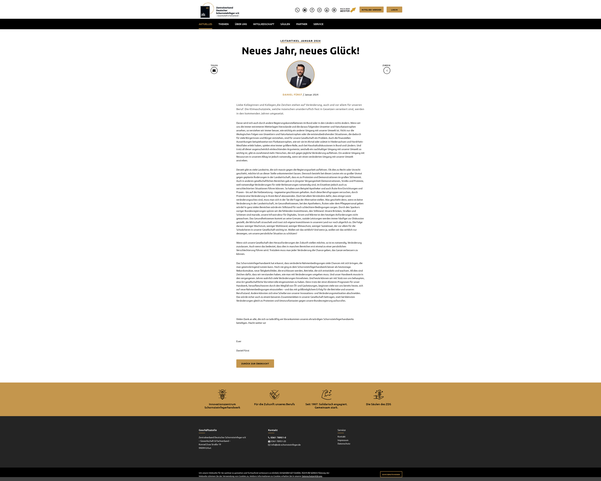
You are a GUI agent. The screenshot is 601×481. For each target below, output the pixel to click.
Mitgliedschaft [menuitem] (263, 24)
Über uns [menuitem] (241, 24)
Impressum (343, 440)
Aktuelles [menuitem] (205, 24)
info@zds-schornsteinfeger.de (286, 444)
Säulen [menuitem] (285, 24)
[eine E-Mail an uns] (305, 9)
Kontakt (342, 436)
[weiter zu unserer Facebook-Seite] (312, 9)
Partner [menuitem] (301, 24)
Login (394, 9)
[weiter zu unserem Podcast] (334, 9)
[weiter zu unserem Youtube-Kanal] (327, 9)
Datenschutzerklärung (312, 476)
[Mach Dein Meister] (348, 9)
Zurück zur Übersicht (255, 363)
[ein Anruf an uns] (297, 9)
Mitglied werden (371, 9)
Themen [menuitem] (223, 24)
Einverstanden (391, 474)
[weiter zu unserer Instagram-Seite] (319, 9)
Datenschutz (344, 443)
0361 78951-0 (278, 437)
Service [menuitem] (318, 24)
